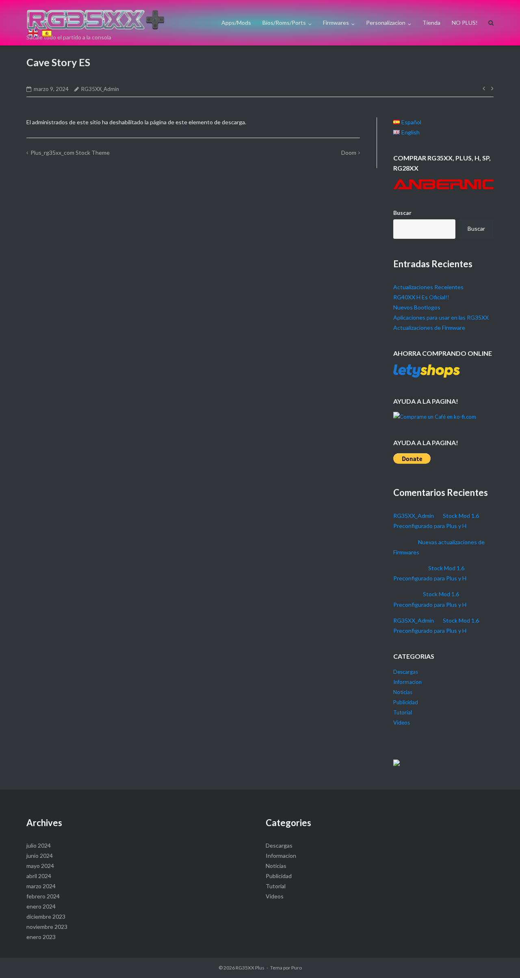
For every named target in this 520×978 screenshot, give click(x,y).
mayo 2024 (40, 865)
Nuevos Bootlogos (416, 307)
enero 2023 (41, 936)
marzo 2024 (41, 886)
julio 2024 (38, 845)
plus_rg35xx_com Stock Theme (70, 152)
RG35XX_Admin (100, 89)
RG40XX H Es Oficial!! (421, 297)
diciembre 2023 (45, 916)
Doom (348, 152)
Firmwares (336, 22)
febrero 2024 (43, 896)
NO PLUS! (465, 22)
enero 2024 (41, 906)
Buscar (402, 212)
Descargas (405, 672)
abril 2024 (38, 875)
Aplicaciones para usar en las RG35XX (441, 317)
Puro (296, 968)
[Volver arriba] (32, 22)
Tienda (431, 22)
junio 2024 (39, 855)
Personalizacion (385, 22)
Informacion (407, 682)
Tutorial (402, 712)
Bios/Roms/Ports (284, 22)
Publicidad (405, 702)
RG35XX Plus (250, 968)
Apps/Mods (236, 22)
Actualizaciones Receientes (428, 286)
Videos (401, 722)
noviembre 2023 (46, 926)
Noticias (402, 692)
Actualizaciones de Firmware (429, 327)
